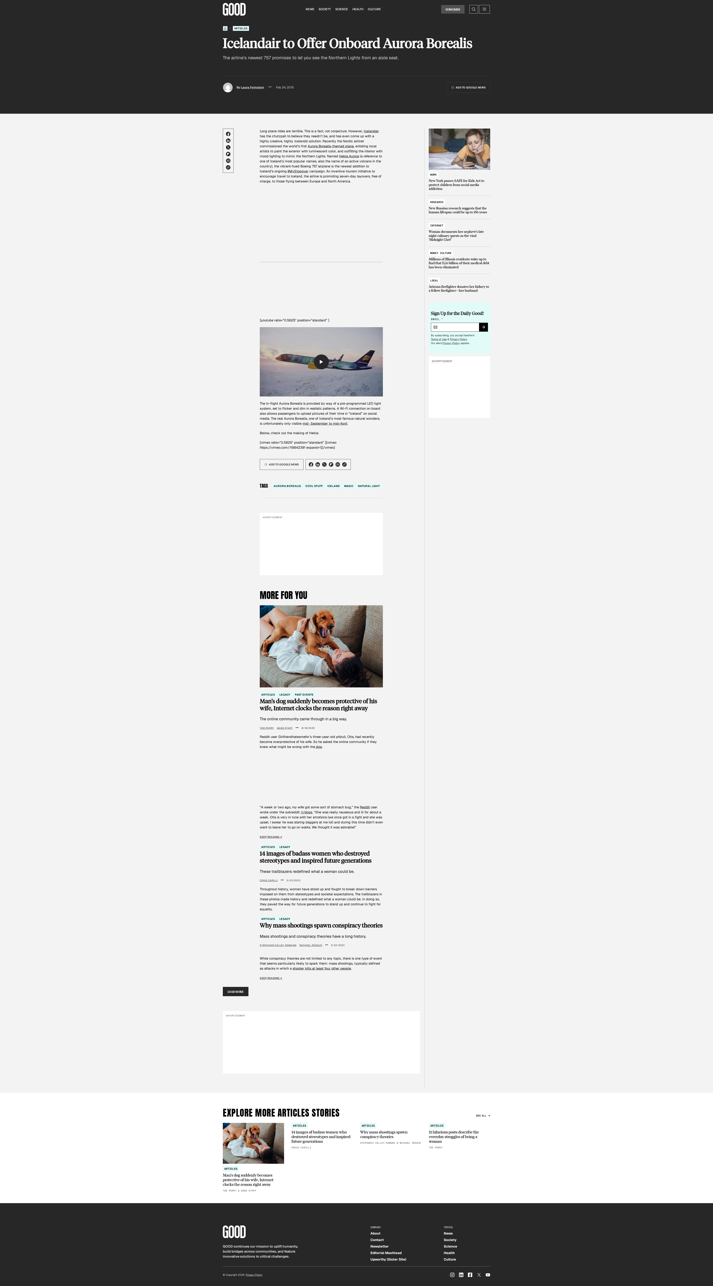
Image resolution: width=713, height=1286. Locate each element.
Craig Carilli (269, 880)
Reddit (365, 807)
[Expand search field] (473, 9)
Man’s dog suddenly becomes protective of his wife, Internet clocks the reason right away (318, 704)
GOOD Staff (285, 728)
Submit (485, 328)
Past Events (304, 694)
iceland (333, 486)
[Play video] (321, 361)
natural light (369, 486)
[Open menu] (484, 9)
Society (325, 9)
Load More (236, 991)
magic (349, 486)
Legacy (284, 694)
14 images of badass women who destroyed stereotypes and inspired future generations (316, 857)
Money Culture (441, 253)
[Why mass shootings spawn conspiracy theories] (390, 1134)
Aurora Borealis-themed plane (331, 146)
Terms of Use (439, 339)
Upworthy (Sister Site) (388, 1259)
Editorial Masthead (386, 1253)
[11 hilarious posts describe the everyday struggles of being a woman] (459, 1136)
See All (481, 1115)
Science (341, 9)
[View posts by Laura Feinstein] (228, 87)
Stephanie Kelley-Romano (278, 945)
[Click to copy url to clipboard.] (228, 167)
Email (437, 319)
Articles (241, 28)
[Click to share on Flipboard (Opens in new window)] (228, 154)
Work (433, 174)
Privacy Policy (458, 339)
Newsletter (379, 1246)
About (375, 1233)
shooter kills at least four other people (322, 968)
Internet (436, 225)
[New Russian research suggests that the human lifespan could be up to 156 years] (459, 205)
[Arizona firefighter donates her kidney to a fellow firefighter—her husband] (459, 284)
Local (434, 280)
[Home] (225, 28)
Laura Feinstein (252, 87)
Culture (374, 9)
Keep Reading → (271, 837)
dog (318, 747)
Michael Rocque (310, 945)
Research (436, 202)
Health (357, 9)
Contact (377, 1240)
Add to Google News (471, 87)
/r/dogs (306, 812)
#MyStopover (298, 171)
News (310, 9)
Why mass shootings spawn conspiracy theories (321, 925)
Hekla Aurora (349, 156)
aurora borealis (287, 486)
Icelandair (371, 131)
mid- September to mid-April (324, 423)
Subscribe (453, 9)
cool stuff (314, 486)
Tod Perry (267, 728)
